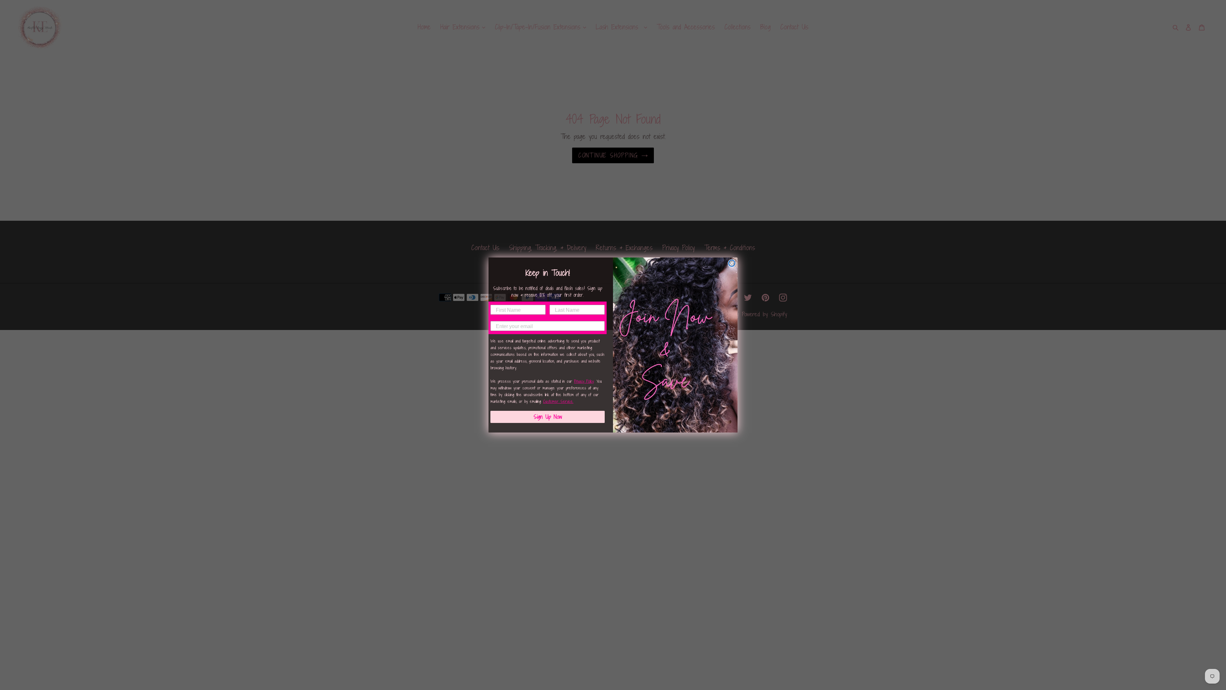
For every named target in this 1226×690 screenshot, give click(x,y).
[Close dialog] (732, 263)
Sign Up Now (548, 416)
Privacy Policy (584, 381)
